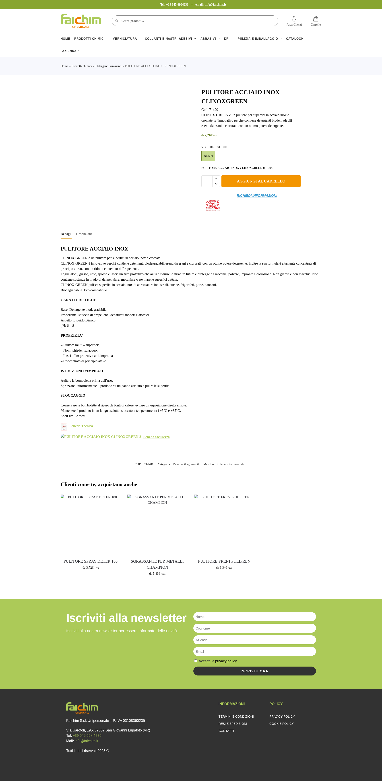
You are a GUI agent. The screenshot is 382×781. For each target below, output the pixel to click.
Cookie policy (281, 723)
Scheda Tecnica (81, 426)
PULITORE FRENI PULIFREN (224, 561)
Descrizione (84, 234)
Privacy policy (282, 716)
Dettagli (66, 234)
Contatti (226, 731)
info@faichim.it (215, 4)
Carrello (316, 24)
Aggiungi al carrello (261, 181)
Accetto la (218, 661)
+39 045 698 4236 (87, 735)
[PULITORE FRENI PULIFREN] (224, 525)
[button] (216, 178)
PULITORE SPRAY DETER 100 (91, 561)
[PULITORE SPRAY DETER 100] (91, 525)
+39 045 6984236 (177, 4)
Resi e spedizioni (233, 723)
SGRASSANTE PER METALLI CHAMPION (157, 564)
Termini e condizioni (236, 716)
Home (64, 66)
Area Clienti (294, 24)
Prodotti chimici (82, 66)
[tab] (67, 233)
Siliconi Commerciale (230, 464)
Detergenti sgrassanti (108, 66)
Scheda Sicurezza (156, 437)
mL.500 (208, 155)
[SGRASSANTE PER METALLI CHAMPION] (157, 525)
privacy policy (226, 661)
